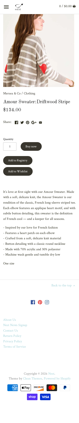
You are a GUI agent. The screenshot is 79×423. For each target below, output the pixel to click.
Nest (51, 373)
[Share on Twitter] (22, 121)
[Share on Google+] (33, 121)
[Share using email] (40, 121)
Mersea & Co (12, 93)
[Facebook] (33, 302)
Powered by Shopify (57, 378)
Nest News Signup (15, 325)
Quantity (8, 139)
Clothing (29, 93)
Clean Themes (32, 378)
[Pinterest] (40, 302)
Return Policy (12, 336)
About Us (9, 320)
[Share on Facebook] (16, 121)
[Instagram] (47, 302)
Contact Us (10, 330)
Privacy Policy (12, 341)
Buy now (31, 146)
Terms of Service (14, 346)
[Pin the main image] (27, 121)
